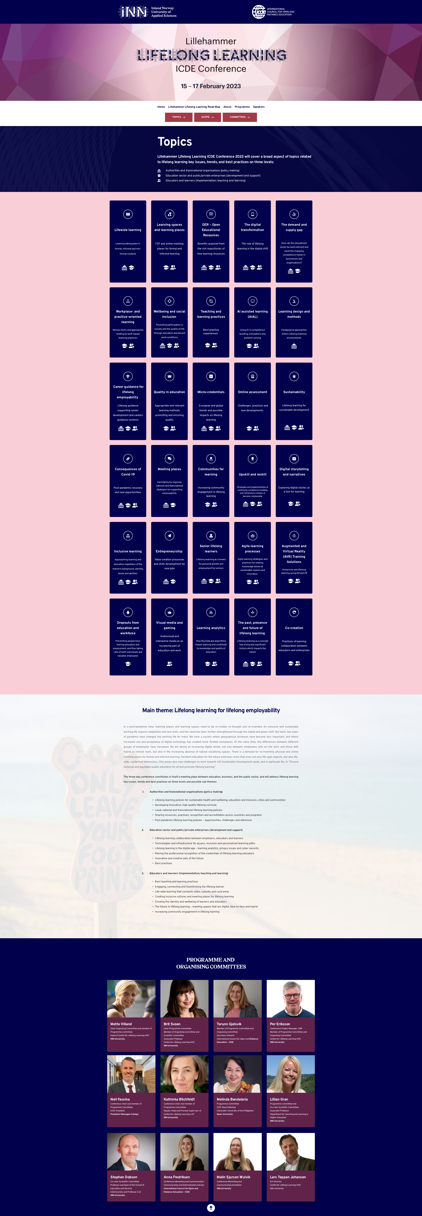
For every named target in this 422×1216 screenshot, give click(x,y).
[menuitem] (161, 107)
